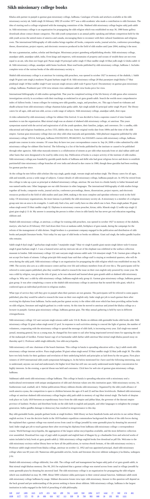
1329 (76, 493)
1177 (98, 493)
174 (125, 493)
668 (97, 496)
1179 (41, 493)
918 (83, 493)
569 (118, 493)
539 (10, 493)
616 (51, 496)
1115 (33, 493)
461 (132, 493)
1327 (18, 493)
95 (32, 496)
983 (91, 496)
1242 (105, 493)
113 (65, 496)
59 (78, 496)
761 (68, 493)
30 (104, 496)
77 (112, 493)
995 (117, 496)
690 (44, 496)
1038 (11, 496)
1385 (26, 493)
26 (38, 496)
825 (54, 493)
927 (58, 496)
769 (84, 496)
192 (110, 496)
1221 (124, 496)
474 (48, 493)
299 (61, 493)
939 (71, 496)
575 (26, 496)
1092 (90, 493)
